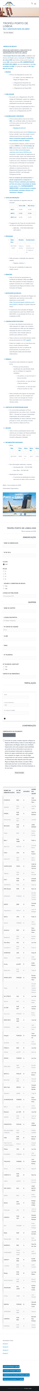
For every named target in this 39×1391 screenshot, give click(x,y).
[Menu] (35, 4)
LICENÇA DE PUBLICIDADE (10, 593)
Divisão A (5, 1343)
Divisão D (5, 1350)
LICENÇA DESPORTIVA (10, 617)
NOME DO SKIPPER (9, 608)
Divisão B (5, 1347)
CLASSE (5, 561)
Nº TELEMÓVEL (8, 654)
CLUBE (6, 636)
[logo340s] (16, 3)
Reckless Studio (27, 1388)
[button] (5, 719)
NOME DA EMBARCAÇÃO (11, 543)
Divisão (5, 568)
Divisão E (5, 1353)
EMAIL (6, 645)
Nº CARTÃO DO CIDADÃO (11, 626)
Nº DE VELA (7, 552)
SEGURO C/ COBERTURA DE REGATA (14, 583)
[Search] (31, 3)
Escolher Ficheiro (9, 735)
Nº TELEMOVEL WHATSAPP (11, 664)
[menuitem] (31, 3)
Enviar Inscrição (19, 772)
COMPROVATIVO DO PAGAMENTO (12, 731)
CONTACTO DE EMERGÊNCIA (11, 673)
